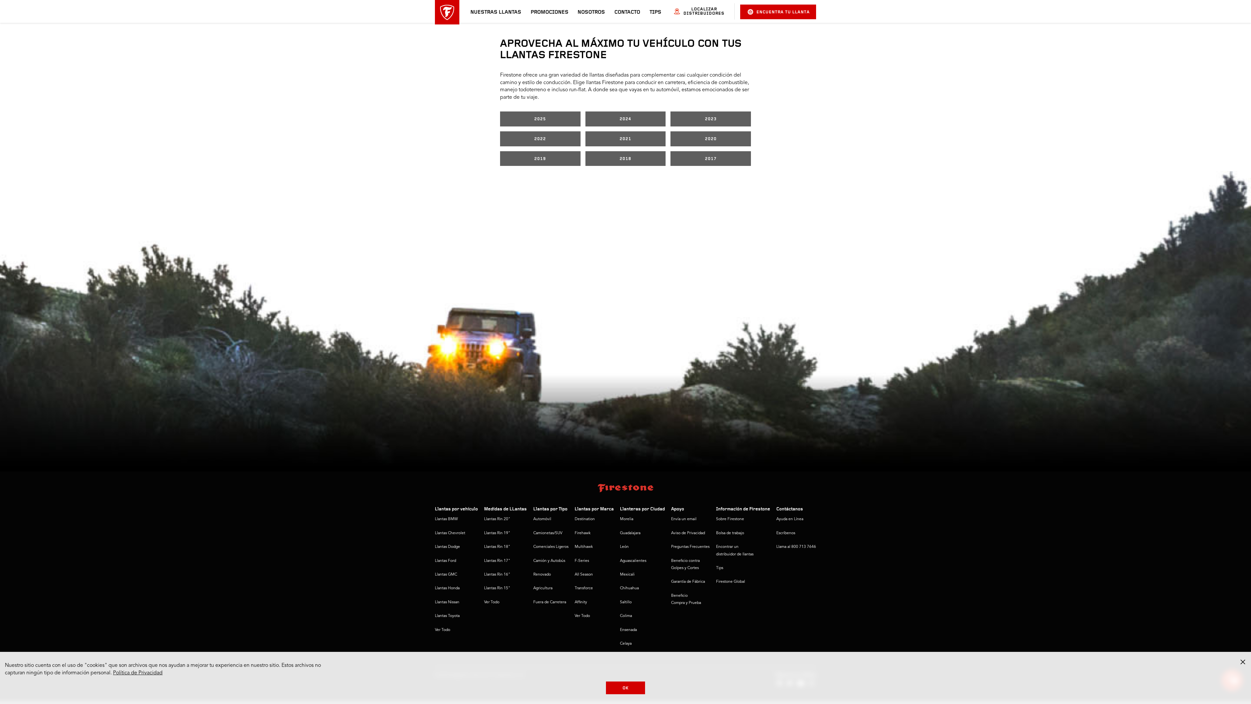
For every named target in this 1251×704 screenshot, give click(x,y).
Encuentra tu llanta (783, 12)
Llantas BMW (446, 519)
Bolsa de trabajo (730, 533)
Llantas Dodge (447, 547)
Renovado (542, 575)
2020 (711, 139)
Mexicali (627, 575)
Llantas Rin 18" (497, 547)
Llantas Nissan (447, 602)
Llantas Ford (445, 561)
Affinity (581, 602)
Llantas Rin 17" (497, 561)
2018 (625, 159)
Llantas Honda (447, 588)
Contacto (627, 12)
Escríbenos (785, 533)
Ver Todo (442, 630)
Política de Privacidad (138, 673)
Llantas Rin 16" (497, 575)
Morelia (626, 519)
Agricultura (543, 588)
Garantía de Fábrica (688, 582)
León (624, 547)
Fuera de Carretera (549, 602)
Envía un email (684, 519)
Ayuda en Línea (789, 519)
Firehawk (583, 533)
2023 (711, 119)
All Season (584, 575)
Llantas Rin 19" (497, 533)
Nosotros (591, 12)
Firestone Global (730, 582)
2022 (540, 139)
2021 (625, 139)
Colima (626, 616)
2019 (540, 159)
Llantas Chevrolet (450, 533)
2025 (540, 119)
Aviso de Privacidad (688, 533)
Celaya (626, 644)
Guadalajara (630, 533)
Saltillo (626, 602)
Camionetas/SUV (547, 533)
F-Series (582, 561)
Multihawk (584, 547)
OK (626, 688)
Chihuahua (629, 588)
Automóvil (542, 519)
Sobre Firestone (730, 519)
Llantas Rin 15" (497, 588)
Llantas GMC (446, 575)
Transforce (584, 588)
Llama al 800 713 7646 (796, 547)
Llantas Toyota (447, 616)
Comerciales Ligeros (550, 547)
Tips (655, 12)
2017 (711, 159)
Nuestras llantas (495, 12)
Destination (585, 519)
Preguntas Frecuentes (690, 547)
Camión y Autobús (549, 561)
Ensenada (628, 630)
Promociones (549, 12)
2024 (625, 119)
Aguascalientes (633, 561)
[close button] (1243, 662)
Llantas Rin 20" (497, 519)
